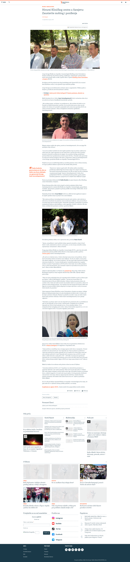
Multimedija (70, 418)
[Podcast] (122, 2)
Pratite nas (46, 533)
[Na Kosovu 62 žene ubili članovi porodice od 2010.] (69, 441)
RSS (24, 554)
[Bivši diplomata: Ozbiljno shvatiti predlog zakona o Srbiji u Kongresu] (36, 471)
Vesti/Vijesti (49, 418)
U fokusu (26, 462)
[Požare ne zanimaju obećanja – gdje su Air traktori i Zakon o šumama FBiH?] (97, 425)
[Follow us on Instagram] (76, 549)
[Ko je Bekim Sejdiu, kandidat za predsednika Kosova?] (33, 422)
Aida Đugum (45, 17)
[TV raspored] (82, 549)
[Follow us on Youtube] (72, 549)
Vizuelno (46, 551)
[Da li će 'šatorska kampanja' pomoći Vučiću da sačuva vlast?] (93, 471)
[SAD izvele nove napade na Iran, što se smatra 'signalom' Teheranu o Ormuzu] (33, 439)
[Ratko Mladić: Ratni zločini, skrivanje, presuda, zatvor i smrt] (97, 445)
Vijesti (45, 549)
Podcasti (90, 418)
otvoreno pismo (46, 253)
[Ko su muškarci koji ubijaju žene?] (65, 471)
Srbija (25, 480)
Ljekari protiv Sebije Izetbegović (57, 93)
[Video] (126, 2)
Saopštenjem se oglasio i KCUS (50, 387)
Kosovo (54, 480)
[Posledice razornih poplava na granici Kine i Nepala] (69, 435)
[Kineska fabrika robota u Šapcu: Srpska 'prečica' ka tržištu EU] (36, 494)
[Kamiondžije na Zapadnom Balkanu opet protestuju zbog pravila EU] (69, 422)
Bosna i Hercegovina (48, 6)
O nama (25, 549)
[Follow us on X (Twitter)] (69, 549)
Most (81, 480)
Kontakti (25, 556)
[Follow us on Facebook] (66, 549)
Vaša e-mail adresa (28, 522)
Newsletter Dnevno (48, 556)
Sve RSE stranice (27, 551)
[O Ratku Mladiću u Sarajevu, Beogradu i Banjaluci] (69, 429)
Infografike (83, 504)
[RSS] (79, 549)
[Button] (85, 23)
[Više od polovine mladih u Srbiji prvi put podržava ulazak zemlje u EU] (65, 494)
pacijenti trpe (68, 271)
